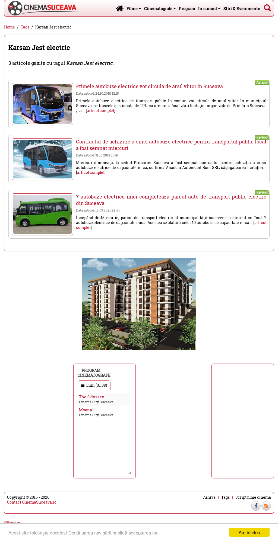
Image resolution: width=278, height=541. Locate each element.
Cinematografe (158, 8)
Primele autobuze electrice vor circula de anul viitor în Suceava (149, 86)
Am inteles (249, 532)
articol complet (100, 110)
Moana (85, 409)
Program (187, 8)
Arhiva (209, 497)
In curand (208, 8)
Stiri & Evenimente (241, 8)
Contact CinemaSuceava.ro (31, 502)
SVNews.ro (12, 522)
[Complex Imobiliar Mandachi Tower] (139, 303)
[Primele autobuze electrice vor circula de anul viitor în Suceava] (42, 104)
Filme (133, 8)
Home (9, 27)
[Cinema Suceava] (42, 8)
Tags (25, 27)
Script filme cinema (253, 497)
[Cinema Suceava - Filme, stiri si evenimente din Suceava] (119, 8)
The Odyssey (91, 396)
